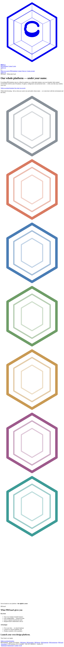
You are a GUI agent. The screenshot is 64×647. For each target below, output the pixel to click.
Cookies (16, 645)
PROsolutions (4, 66)
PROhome (23, 642)
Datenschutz (10, 645)
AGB (20, 645)
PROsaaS (60, 642)
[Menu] (1, 69)
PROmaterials (44, 642)
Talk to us (3, 67)
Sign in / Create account (28, 71)
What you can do (5, 71)
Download (4, 644)
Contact (10, 66)
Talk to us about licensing (7, 88)
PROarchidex (30, 642)
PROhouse (37, 642)
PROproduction (53, 642)
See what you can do (19, 88)
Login (14, 66)
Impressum (4, 645)
